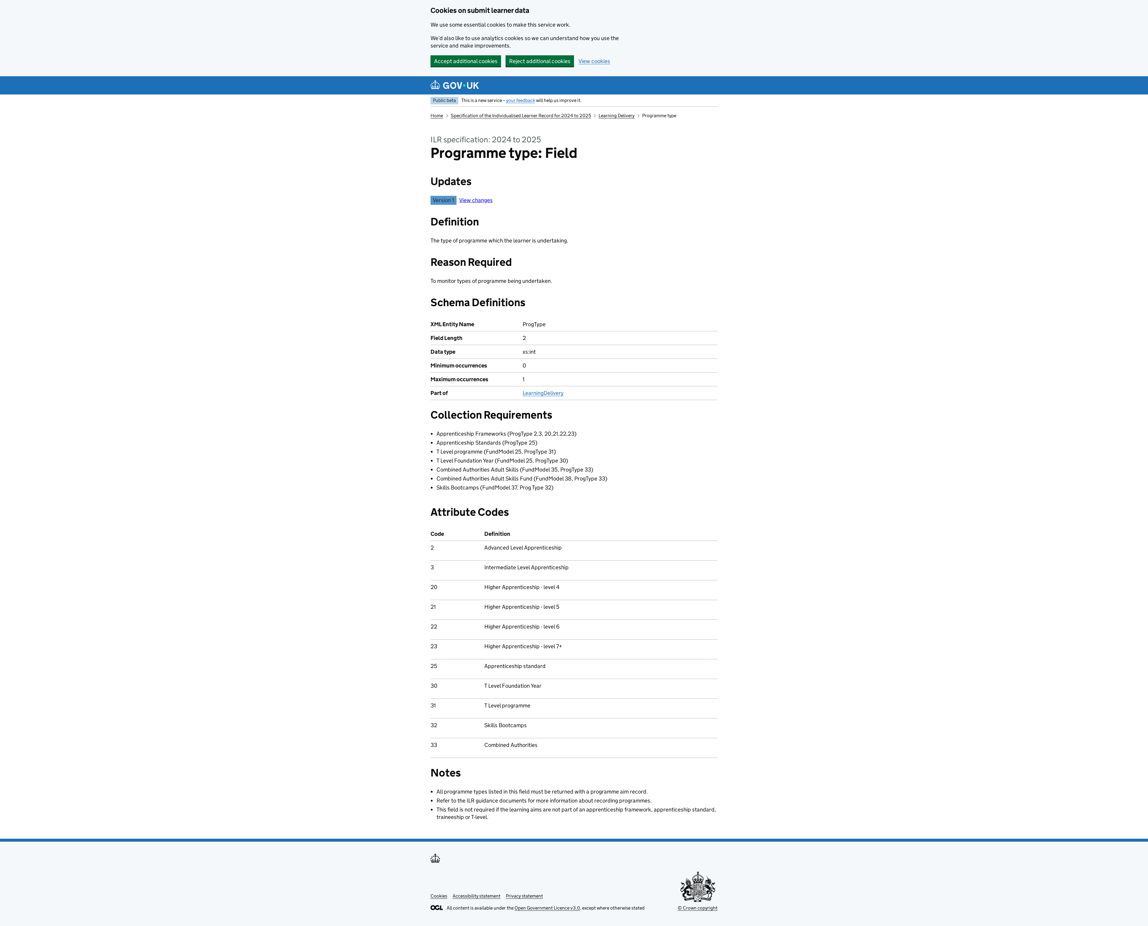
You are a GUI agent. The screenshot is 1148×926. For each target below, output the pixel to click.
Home (436, 115)
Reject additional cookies (539, 61)
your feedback (520, 100)
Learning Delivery (616, 115)
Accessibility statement (476, 896)
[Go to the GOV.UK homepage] (454, 85)
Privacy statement (524, 896)
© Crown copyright (698, 908)
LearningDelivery (543, 393)
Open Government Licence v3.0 (547, 908)
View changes (476, 200)
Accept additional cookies (465, 61)
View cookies (594, 61)
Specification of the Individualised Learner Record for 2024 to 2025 (521, 115)
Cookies (438, 896)
